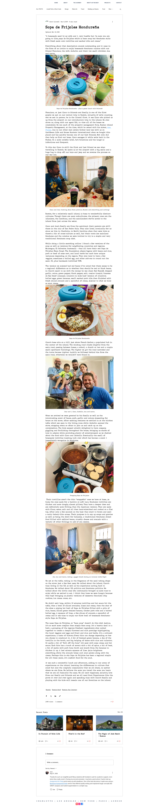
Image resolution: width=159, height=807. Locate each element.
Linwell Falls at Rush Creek (54, 9)
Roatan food (56, 690)
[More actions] (112, 22)
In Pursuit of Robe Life (49, 734)
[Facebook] (82, 804)
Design (66, 9)
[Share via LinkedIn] (55, 696)
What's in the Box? (76, 734)
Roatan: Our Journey (69, 690)
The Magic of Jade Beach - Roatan (109, 735)
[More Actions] (112, 773)
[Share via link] (60, 696)
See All (120, 712)
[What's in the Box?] (79, 723)
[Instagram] (79, 804)
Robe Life (74, 9)
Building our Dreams (93, 9)
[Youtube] (77, 804)
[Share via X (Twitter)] (51, 696)
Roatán (48, 690)
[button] (120, 9)
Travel (82, 9)
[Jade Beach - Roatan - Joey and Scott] (109, 723)
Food (103, 9)
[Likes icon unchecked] (51, 789)
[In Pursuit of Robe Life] (49, 723)
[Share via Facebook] (46, 696)
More (110, 9)
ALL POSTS (39, 9)
